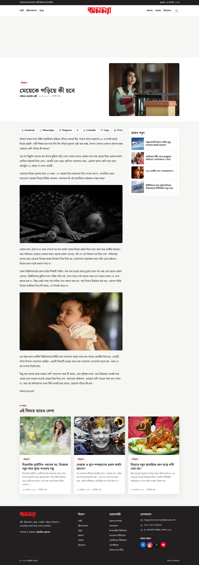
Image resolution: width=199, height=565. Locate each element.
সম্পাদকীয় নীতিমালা (118, 530)
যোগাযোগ (113, 526)
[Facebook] (143, 544)
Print (120, 130)
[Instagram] (150, 544)
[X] (156, 544)
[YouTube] (163, 544)
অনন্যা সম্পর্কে (115, 521)
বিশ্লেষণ (24, 83)
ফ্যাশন (150, 10)
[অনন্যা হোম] (99, 10)
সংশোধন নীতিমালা (117, 535)
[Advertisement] (99, 37)
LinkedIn (91, 130)
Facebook (30, 130)
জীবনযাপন (31, 10)
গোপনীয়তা (114, 545)
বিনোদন (167, 10)
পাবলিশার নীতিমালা (118, 540)
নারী (22, 10)
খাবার (158, 10)
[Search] (176, 11)
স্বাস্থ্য (41, 10)
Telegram (67, 130)
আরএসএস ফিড (116, 550)
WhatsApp (48, 130)
